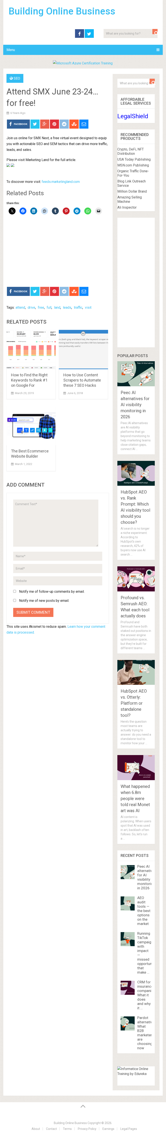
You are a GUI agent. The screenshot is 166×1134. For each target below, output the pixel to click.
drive (31, 307)
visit (88, 307)
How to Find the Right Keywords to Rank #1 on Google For (29, 380)
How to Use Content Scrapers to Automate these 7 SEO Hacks (82, 380)
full (49, 307)
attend (20, 307)
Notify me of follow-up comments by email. (52, 591)
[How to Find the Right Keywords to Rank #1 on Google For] (31, 349)
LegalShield (132, 116)
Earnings (108, 1129)
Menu (10, 50)
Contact (51, 1129)
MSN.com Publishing (133, 165)
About (36, 1129)
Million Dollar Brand (132, 191)
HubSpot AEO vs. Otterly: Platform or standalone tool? (134, 703)
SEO (17, 78)
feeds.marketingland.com (61, 182)
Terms (67, 1129)
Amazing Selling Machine (129, 199)
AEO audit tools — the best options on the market (143, 911)
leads (67, 307)
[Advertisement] (57, 251)
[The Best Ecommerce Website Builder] (31, 425)
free (41, 307)
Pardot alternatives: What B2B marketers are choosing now (147, 1033)
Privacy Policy (87, 1129)
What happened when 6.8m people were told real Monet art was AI (135, 798)
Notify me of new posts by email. (44, 601)
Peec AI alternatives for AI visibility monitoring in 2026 (135, 404)
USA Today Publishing (134, 159)
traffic (78, 307)
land (57, 307)
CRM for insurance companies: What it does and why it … (146, 995)
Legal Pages (128, 1129)
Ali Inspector (127, 207)
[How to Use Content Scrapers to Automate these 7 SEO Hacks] (83, 349)
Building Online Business (62, 11)
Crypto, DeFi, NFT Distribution (130, 151)
